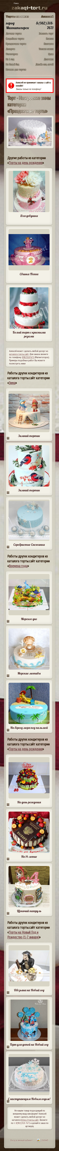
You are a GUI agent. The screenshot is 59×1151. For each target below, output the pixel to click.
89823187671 (28, 357)
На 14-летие (29, 856)
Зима (12, 382)
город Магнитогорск (17, 25)
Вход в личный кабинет (22, 1140)
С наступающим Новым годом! (29, 1099)
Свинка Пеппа (29, 274)
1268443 (44, 1140)
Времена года (18, 565)
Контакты (48, 44)
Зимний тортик (29, 436)
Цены (50, 54)
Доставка (48, 59)
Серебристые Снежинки (29, 545)
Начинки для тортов (16, 69)
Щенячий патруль (29, 911)
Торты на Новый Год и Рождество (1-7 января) (23, 934)
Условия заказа (46, 49)
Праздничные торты (16, 44)
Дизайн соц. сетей (44, 64)
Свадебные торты (15, 38)
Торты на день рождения (25, 162)
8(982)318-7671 (23, 1123)
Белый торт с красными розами (29, 334)
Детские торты (14, 33)
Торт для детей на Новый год (29, 1044)
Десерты (10, 49)
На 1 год (10, 59)
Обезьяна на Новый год (29, 990)
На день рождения (29, 802)
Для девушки (29, 216)
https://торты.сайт (30, 1119)
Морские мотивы (29, 673)
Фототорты (12, 54)
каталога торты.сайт (19, 354)
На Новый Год (12, 64)
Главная (49, 38)
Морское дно (29, 619)
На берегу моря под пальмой (29, 728)
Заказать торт (46, 33)
